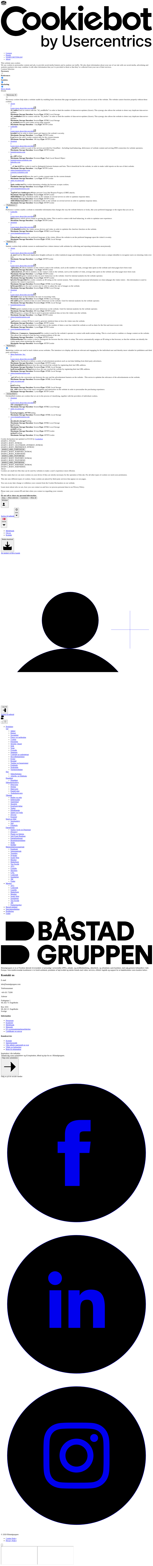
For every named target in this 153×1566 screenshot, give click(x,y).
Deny (3, 498)
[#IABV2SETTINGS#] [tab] (14, 57)
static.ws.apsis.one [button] (17, 181)
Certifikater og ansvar (14, 1031)
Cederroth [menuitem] (14, 888)
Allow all (33, 498)
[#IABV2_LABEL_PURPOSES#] (13, 449)
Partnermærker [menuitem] (16, 905)
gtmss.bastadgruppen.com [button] (20, 318)
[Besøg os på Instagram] (76, 1530)
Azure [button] (13, 105)
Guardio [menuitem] (14, 890)
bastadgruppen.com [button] (18, 153)
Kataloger (9, 1023)
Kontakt (9, 535)
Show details (5, 89)
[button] (81, 162)
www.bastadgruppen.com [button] (20, 190)
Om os (8, 533)
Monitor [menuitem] (14, 894)
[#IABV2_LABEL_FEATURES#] (13, 456)
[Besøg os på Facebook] (76, 1228)
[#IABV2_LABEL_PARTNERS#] (13, 462)
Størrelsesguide (11, 1043)
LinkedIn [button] (14, 127)
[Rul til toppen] (2, 1545)
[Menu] (5, 722)
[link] (13, 731)
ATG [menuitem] (12, 886)
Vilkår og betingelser (13, 1047)
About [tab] (8, 59)
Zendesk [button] (14, 142)
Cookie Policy (11, 1538)
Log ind (4, 707)
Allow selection (13, 498)
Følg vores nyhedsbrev (10, 1058)
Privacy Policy (11, 1541)
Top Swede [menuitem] (15, 901)
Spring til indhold (7, 516)
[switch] (2, 78)
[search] (2, 722)
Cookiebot (39, 439)
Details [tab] (8, 55)
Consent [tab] (9, 53)
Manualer (9, 1027)
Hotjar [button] (13, 262)
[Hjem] (2, 719)
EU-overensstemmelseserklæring (18, 1029)
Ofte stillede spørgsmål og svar (17, 1045)
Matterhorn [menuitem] (15, 892)
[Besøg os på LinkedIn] (76, 1379)
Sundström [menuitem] (15, 898)
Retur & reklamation (13, 1049)
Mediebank (10, 531)
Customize (24, 498)
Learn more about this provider (22, 108)
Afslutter (5, 500)
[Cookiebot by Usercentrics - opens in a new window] (76, 49)
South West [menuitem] (15, 896)
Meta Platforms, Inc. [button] (18, 355)
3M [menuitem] (12, 903)
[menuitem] (9, 727)
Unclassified (11, 394)
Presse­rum (10, 1021)
